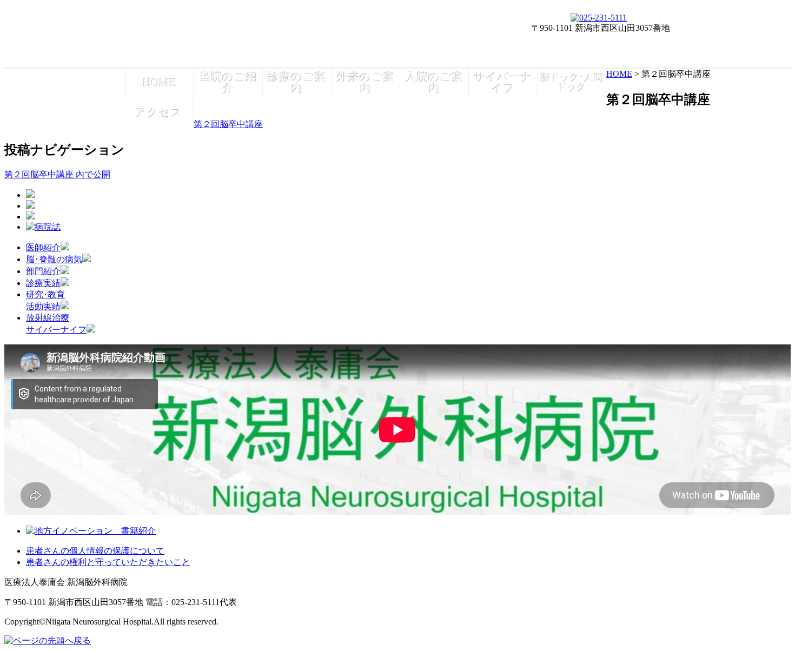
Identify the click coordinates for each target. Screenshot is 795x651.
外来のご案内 (366, 83)
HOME (159, 82)
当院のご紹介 (228, 83)
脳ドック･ (572, 82)
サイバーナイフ (503, 83)
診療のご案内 (297, 83)
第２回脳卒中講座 (228, 124)
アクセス (159, 113)
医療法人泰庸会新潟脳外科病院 (227, 35)
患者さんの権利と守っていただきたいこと (108, 562)
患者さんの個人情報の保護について (95, 550)
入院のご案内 (434, 83)
